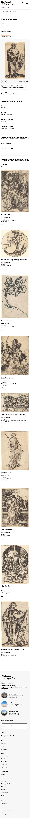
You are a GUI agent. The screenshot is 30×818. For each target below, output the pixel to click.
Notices (2, 812)
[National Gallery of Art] (15, 676)
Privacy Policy (3, 814)
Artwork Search (5, 786)
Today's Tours (4, 761)
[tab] (5, 166)
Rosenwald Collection (6, 114)
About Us (3, 743)
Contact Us (4, 749)
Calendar (3, 759)
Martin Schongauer (5, 34)
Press (2, 746)
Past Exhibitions (5, 800)
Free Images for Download (7, 784)
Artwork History (6, 143)
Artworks (7, 11)
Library (3, 795)
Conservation (4, 792)
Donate (3, 774)
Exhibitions (4, 767)
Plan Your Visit (4, 756)
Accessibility (4, 764)
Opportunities (4, 777)
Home (2, 11)
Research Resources (7, 148)
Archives (3, 798)
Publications (4, 803)
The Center (4, 789)
